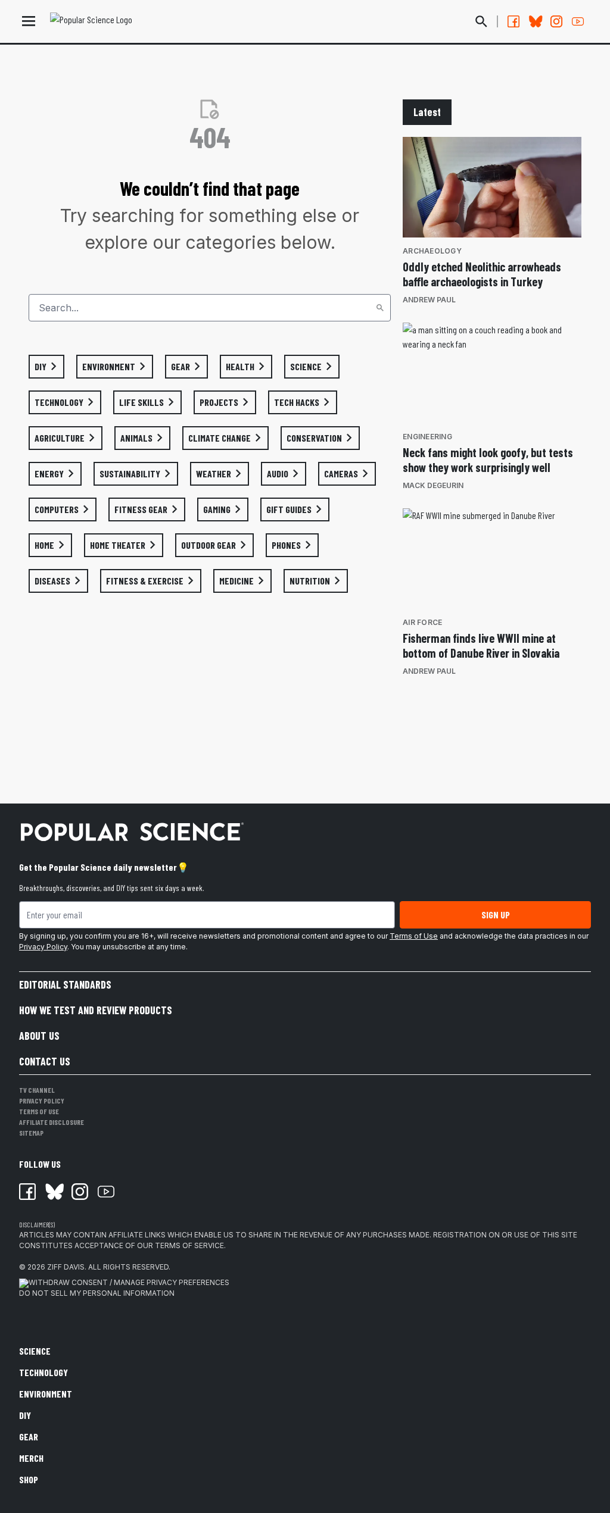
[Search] (380, 307)
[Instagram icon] (79, 1191)
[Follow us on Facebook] (513, 21)
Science (35, 1350)
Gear (28, 1436)
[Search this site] (481, 21)
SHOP (28, 1479)
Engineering (427, 436)
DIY (25, 1415)
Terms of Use (414, 935)
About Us (39, 1035)
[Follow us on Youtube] (578, 21)
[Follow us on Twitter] (535, 21)
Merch (31, 1458)
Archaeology (432, 251)
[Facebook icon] (27, 1191)
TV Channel (37, 1090)
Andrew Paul (429, 299)
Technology (43, 1372)
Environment (45, 1393)
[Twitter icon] (53, 1191)
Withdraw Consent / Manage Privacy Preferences (129, 1282)
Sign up (495, 914)
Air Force (422, 622)
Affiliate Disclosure (51, 1122)
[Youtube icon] (106, 1191)
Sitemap (31, 1133)
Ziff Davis (66, 1266)
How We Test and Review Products (95, 1010)
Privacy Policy (43, 946)
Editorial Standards (65, 984)
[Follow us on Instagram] (556, 21)
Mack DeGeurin (433, 485)
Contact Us (44, 1061)
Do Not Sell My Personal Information (97, 1293)
